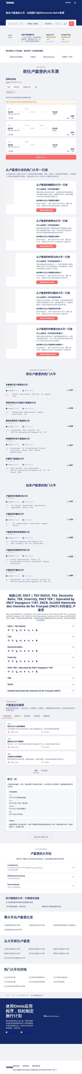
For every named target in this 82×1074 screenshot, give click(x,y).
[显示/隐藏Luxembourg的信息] (73, 867)
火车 (13, 995)
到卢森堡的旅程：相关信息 (16, 906)
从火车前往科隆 (9, 982)
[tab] (7, 716)
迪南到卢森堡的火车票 (12, 953)
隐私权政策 (36, 1066)
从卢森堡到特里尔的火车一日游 (53, 256)
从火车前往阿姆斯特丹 (37, 977)
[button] (48, 23)
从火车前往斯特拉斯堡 (37, 982)
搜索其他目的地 (15, 82)
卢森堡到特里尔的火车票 (13, 930)
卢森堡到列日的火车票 (37, 925)
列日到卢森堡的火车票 (37, 953)
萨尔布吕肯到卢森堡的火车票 (14, 958)
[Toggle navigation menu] (75, 3)
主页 (7, 995)
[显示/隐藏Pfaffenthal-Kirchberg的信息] (73, 877)
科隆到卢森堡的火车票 (61, 949)
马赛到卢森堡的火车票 (12, 949)
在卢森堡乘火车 (23, 995)
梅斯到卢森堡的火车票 (61, 953)
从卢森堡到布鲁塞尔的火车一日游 (54, 328)
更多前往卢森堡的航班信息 (51, 906)
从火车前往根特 (58, 982)
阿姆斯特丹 (27, 87)
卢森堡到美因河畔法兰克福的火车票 (66, 925)
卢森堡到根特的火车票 (12, 925)
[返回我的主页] (10, 3)
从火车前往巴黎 (9, 977)
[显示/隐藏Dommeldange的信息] (73, 885)
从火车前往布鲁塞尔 (60, 977)
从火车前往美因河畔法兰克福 (14, 986)
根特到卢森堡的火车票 (37, 949)
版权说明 (16, 1066)
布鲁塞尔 (16, 87)
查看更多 (10, 92)
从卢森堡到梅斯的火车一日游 (52, 184)
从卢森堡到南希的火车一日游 (52, 220)
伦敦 (35, 87)
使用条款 (26, 1066)
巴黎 (8, 87)
